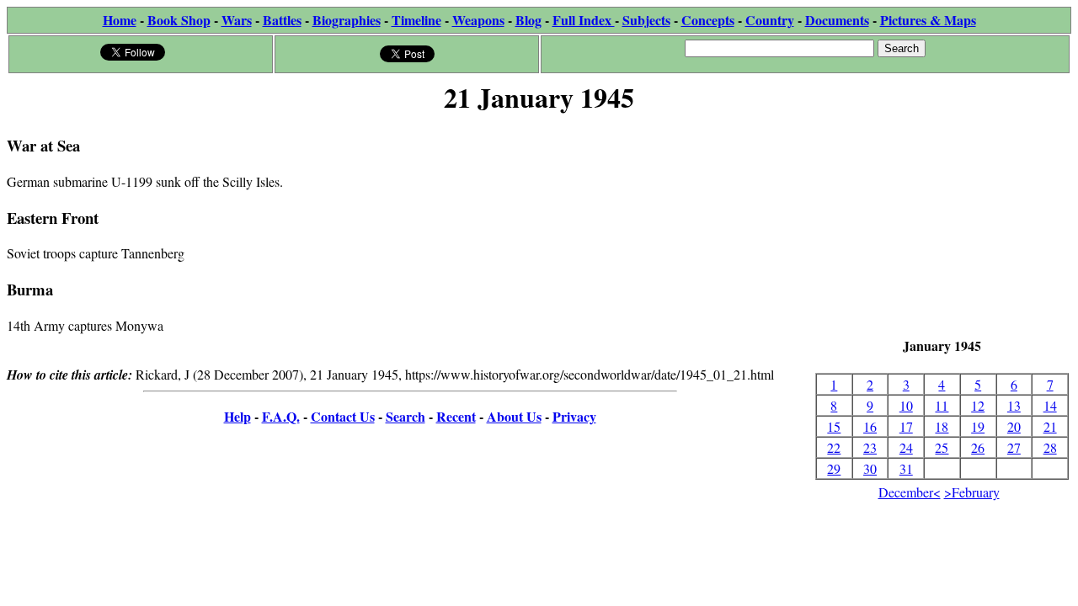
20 (1014, 426)
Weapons (478, 19)
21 (1050, 426)
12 (978, 405)
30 (870, 468)
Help (237, 416)
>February (972, 492)
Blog (528, 19)
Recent (456, 416)
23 (870, 447)
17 (906, 426)
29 (834, 468)
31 (906, 468)
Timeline (416, 19)
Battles (282, 19)
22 (834, 447)
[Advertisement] (942, 227)
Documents (837, 19)
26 (978, 447)
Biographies (346, 19)
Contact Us (343, 416)
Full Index (583, 19)
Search (405, 416)
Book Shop (179, 19)
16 (870, 426)
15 (834, 426)
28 (1050, 447)
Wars (236, 19)
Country (769, 19)
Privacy (574, 416)
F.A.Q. (281, 416)
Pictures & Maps (928, 19)
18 (941, 426)
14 (1050, 405)
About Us (514, 416)
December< (909, 492)
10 (906, 405)
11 (941, 405)
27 (1014, 447)
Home (119, 19)
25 (941, 447)
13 (1014, 405)
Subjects (646, 19)
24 (906, 447)
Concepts (707, 19)
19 (978, 426)
